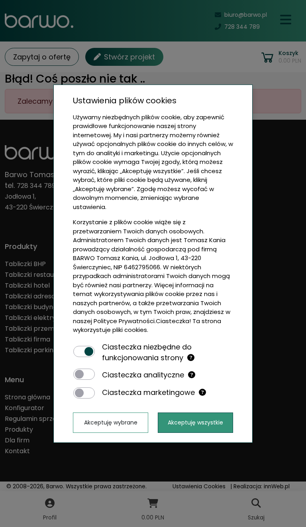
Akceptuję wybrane (110, 422)
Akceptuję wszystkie (195, 422)
